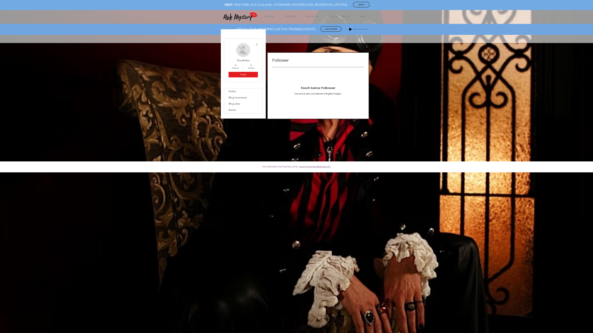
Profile (232, 91)
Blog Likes (234, 103)
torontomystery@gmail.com (314, 166)
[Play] (350, 29)
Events (232, 109)
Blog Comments (238, 97)
